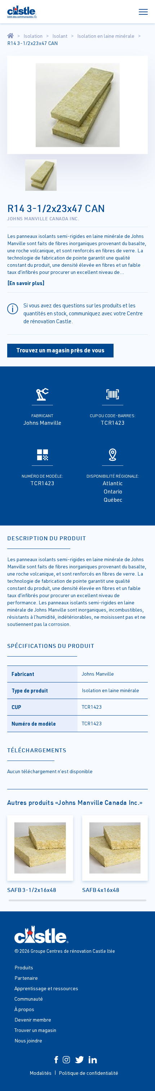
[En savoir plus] (26, 283)
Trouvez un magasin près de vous (60, 350)
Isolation (33, 36)
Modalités (41, 1073)
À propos (24, 1009)
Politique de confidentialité (88, 1073)
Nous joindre (28, 1040)
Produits (23, 967)
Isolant (59, 36)
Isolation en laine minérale (105, 36)
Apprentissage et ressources (46, 988)
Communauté (28, 999)
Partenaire (26, 978)
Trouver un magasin (35, 1030)
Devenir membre (32, 1019)
